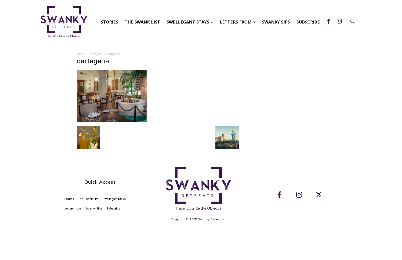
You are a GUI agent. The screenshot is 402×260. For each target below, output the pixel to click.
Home (81, 54)
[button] (352, 21)
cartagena (96, 54)
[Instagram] (339, 21)
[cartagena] (112, 121)
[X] (319, 195)
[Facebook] (328, 21)
